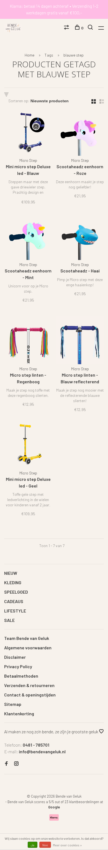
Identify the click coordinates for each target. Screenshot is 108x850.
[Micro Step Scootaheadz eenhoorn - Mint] (28, 237)
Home (29, 55)
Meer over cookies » (67, 845)
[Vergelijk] (67, 27)
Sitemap (12, 704)
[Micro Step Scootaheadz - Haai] (80, 237)
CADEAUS (13, 601)
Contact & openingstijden (30, 694)
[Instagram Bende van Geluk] (16, 763)
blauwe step (73, 55)
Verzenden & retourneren (29, 685)
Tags (49, 55)
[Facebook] (6, 763)
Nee (45, 845)
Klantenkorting (19, 713)
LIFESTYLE (15, 610)
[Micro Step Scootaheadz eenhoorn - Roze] (80, 132)
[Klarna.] (54, 818)
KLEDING (12, 582)
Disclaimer (15, 657)
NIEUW (10, 573)
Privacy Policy (18, 666)
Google (54, 807)
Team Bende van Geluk (26, 638)
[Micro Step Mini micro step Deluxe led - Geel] (28, 445)
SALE (9, 620)
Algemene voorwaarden (28, 647)
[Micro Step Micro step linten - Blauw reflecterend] (80, 341)
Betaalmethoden (21, 675)
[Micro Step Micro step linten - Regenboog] (28, 341)
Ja (32, 845)
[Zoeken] (91, 27)
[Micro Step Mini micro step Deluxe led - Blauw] (28, 132)
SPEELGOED (16, 591)
